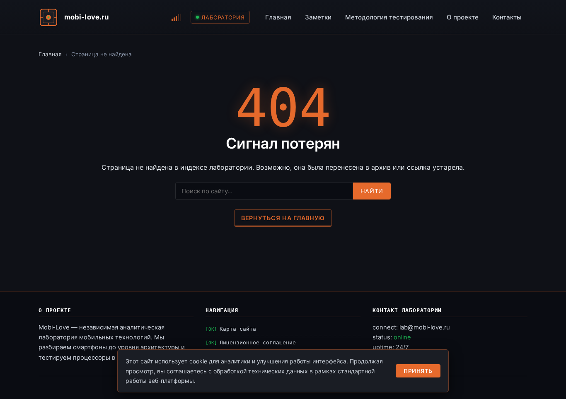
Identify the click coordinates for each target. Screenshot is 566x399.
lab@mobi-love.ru (424, 327)
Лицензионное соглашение (258, 342)
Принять (418, 371)
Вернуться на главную (283, 217)
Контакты (507, 17)
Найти (371, 191)
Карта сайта (238, 329)
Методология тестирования (389, 17)
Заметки (318, 17)
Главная (278, 17)
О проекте (463, 17)
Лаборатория (222, 17)
